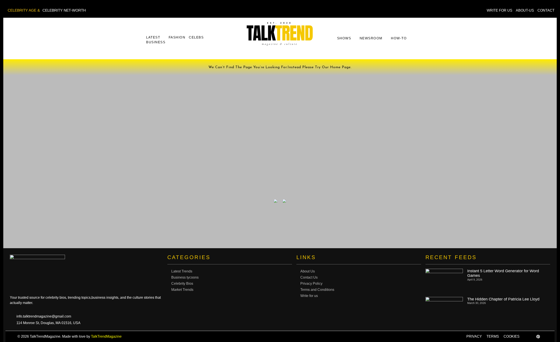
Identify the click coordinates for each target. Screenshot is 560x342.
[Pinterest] (538, 336)
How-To (399, 38)
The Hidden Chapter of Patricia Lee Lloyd (503, 299)
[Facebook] (528, 336)
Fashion (177, 37)
